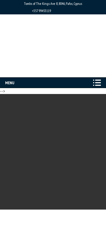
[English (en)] (55, 70)
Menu (9, 82)
